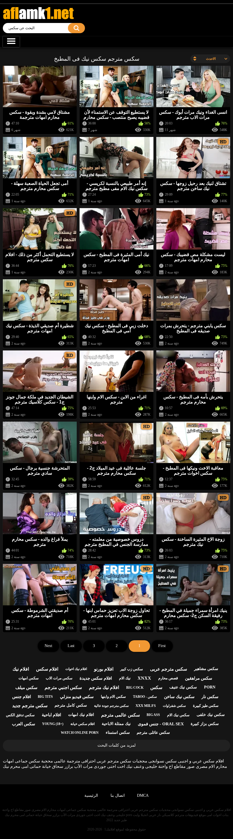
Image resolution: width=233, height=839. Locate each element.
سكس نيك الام (178, 715)
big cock (134, 688)
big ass (153, 715)
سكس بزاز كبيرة (205, 724)
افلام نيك (21, 669)
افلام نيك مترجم (104, 687)
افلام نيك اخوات (76, 669)
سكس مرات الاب (59, 678)
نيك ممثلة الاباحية (116, 724)
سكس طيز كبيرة (206, 705)
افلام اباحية (51, 715)
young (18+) (52, 724)
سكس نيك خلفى (211, 715)
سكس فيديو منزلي (77, 696)
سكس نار (210, 696)
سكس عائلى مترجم (153, 732)
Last (71, 646)
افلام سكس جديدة (96, 678)
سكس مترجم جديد (29, 705)
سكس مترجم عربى (168, 669)
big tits (45, 697)
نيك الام (125, 678)
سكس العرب (23, 724)
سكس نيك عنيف (183, 687)
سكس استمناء (118, 732)
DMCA (143, 795)
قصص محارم (168, 678)
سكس (156, 687)
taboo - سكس (145, 697)
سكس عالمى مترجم (120, 715)
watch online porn (80, 733)
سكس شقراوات (174, 706)
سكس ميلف (26, 687)
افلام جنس (21, 696)
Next (48, 646)
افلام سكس (47, 669)
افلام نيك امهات (81, 715)
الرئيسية (91, 795)
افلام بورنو (103, 669)
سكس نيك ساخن (179, 696)
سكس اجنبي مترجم (63, 687)
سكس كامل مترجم (71, 705)
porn (209, 687)
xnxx (144, 678)
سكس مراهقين (198, 678)
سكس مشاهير (206, 669)
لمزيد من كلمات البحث (116, 745)
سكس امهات (28, 678)
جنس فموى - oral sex (161, 724)
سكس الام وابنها (113, 696)
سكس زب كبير (131, 669)
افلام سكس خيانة (82, 724)
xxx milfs (146, 705)
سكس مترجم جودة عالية (111, 706)
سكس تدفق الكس (20, 715)
